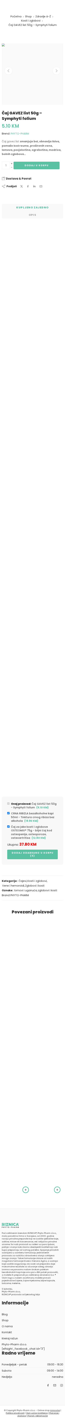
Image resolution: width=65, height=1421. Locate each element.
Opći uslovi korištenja (37, 1413)
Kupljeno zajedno (32, 207)
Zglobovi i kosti (34, 885)
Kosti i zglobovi (30, 20)
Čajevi (23, 881)
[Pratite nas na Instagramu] (61, 1385)
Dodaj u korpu (37, 165)
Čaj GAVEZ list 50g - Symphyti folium (34, 805)
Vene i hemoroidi (13, 885)
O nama (7, 1326)
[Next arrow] (56, 71)
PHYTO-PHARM (20, 133)
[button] (25, 1190)
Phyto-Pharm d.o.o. (14, 1344)
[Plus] (12, 163)
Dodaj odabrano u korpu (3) (32, 854)
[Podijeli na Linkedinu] (34, 186)
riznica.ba (55, 1410)
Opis (32, 215)
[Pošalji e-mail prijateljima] (40, 186)
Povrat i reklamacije (37, 1415)
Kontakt (7, 1332)
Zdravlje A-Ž (43, 16)
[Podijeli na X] (21, 186)
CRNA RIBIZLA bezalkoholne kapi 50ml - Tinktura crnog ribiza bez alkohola (32, 817)
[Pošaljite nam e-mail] (54, 1385)
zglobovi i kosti (47, 890)
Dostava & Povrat (18, 178)
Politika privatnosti (15, 1413)
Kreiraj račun (10, 1338)
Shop (28, 16)
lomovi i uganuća (25, 890)
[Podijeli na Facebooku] (28, 186)
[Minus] (12, 167)
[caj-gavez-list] (32, 74)
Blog (5, 1314)
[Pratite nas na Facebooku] (48, 1385)
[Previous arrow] (8, 71)
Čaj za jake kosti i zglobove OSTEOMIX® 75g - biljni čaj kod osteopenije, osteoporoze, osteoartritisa (31, 832)
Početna (15, 16)
